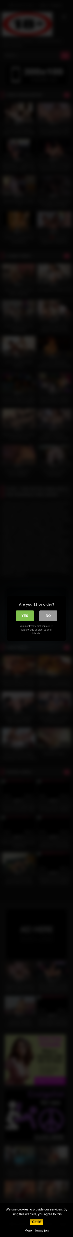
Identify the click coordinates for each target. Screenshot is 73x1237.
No (48, 615)
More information (37, 1230)
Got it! (36, 1222)
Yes (24, 615)
